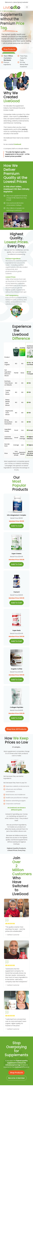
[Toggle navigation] (26, 7)
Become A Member (16, 1078)
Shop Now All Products (16, 729)
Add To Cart (16, 526)
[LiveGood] (13, 7)
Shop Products (9, 49)
